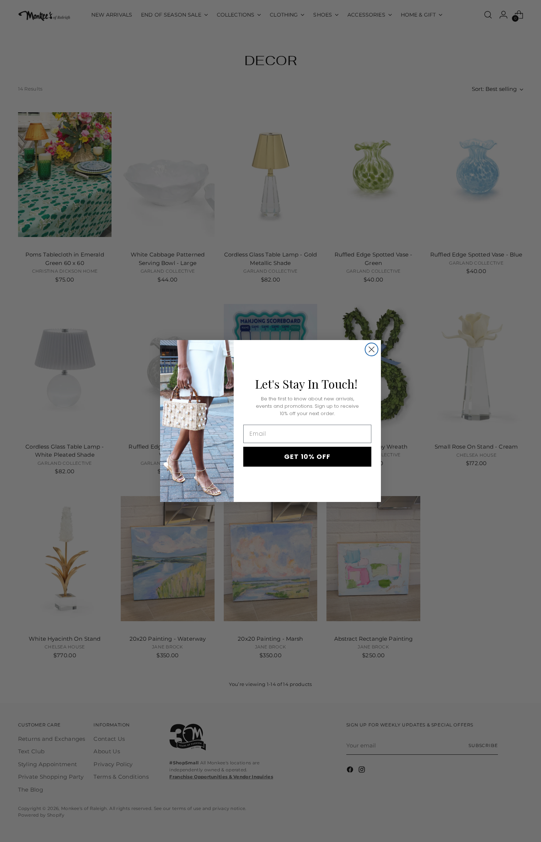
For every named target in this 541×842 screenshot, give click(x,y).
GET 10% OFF (307, 456)
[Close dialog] (371, 349)
